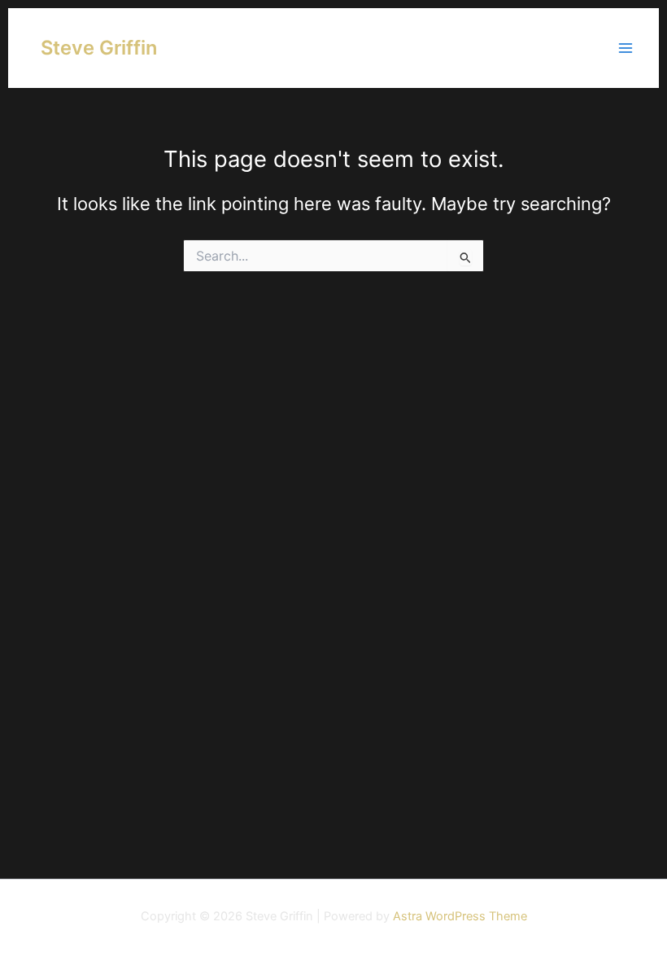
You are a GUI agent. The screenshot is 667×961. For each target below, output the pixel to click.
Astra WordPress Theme (460, 916)
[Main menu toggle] (625, 48)
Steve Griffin (99, 47)
